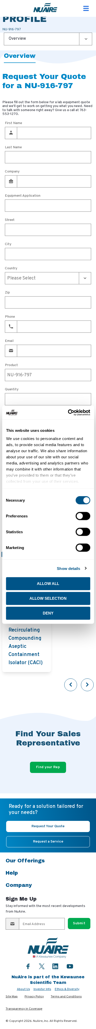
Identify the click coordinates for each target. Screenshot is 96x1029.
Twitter (42, 965)
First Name (13, 123)
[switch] (83, 516)
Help (12, 873)
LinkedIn (55, 966)
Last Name (13, 147)
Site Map (12, 997)
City (8, 244)
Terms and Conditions (66, 997)
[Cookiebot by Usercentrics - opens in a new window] (68, 412)
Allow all (48, 583)
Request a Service (48, 841)
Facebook (28, 966)
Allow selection (48, 598)
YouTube (70, 966)
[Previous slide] (70, 684)
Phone (10, 317)
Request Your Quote (48, 826)
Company (12, 172)
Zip (7, 293)
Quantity (12, 389)
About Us (23, 989)
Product (11, 365)
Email (9, 341)
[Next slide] (87, 684)
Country (11, 268)
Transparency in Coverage (24, 1009)
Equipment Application (22, 196)
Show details (68, 568)
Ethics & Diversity (67, 989)
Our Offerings (25, 860)
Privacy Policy (34, 997)
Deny (48, 613)
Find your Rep (48, 767)
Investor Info (42, 989)
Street (10, 220)
